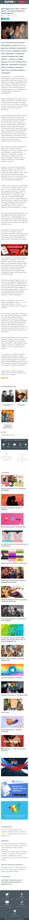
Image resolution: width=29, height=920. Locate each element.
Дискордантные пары (8, 435)
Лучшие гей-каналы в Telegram (12, 677)
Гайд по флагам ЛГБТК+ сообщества (14, 563)
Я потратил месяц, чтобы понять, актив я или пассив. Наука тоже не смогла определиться (13, 639)
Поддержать (22, 1)
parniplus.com (4, 377)
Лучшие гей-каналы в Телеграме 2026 (14, 695)
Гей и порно (5, 712)
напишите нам (5, 833)
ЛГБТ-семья (12, 15)
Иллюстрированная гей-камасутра (13, 527)
